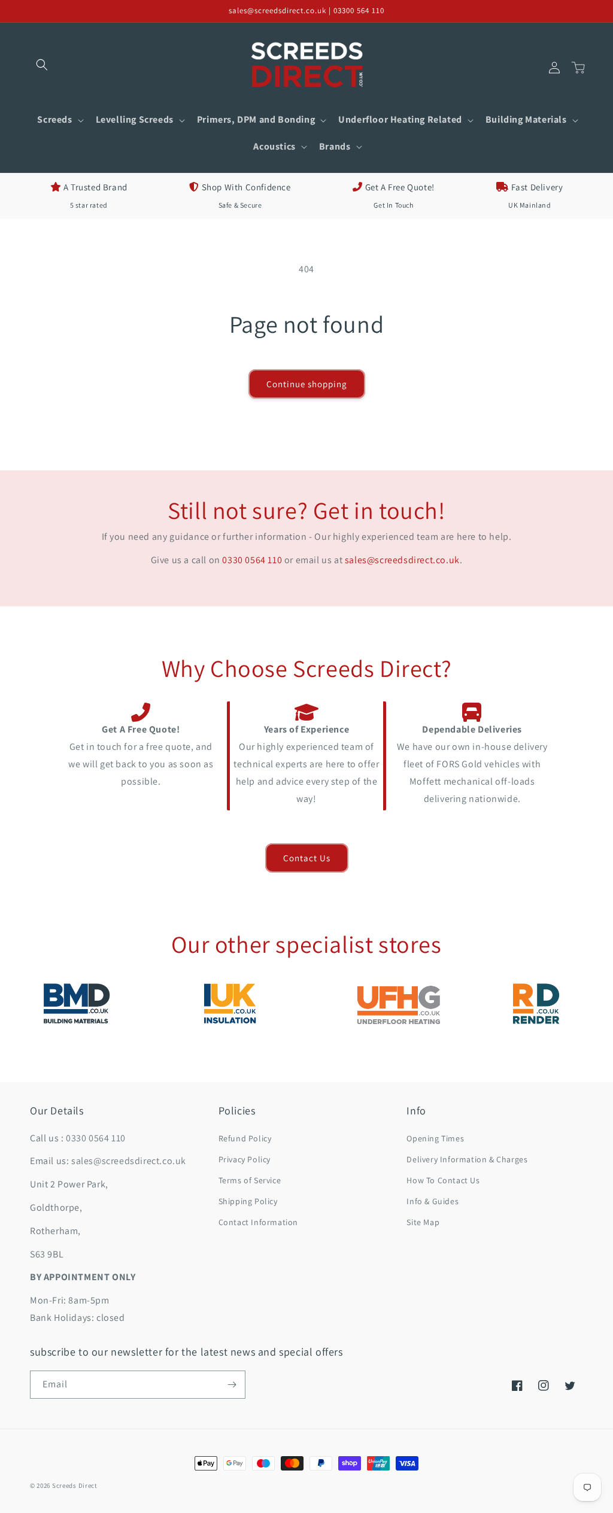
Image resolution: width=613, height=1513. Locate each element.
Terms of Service (250, 1180)
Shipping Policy (248, 1201)
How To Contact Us (443, 1180)
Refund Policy (245, 1138)
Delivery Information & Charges (466, 1159)
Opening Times (435, 1138)
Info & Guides (432, 1201)
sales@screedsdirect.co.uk (402, 560)
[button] (42, 65)
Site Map (422, 1222)
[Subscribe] (232, 1385)
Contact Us (306, 858)
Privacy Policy (245, 1159)
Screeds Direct (75, 1485)
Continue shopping (306, 384)
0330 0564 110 (252, 560)
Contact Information (258, 1222)
